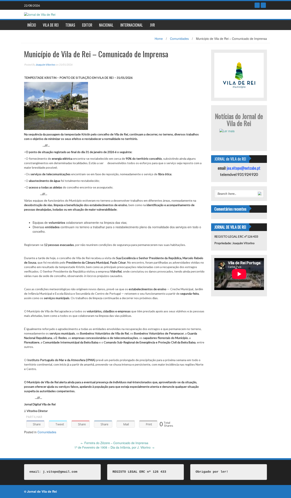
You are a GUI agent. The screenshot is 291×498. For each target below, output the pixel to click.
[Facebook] (257, 5)
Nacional (106, 25)
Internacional (131, 25)
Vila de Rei (51, 25)
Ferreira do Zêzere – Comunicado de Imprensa (114, 443)
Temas (70, 25)
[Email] (263, 5)
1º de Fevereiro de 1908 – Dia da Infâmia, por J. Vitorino (114, 447)
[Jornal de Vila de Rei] (39, 14)
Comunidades (179, 38)
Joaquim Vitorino (45, 64)
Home (159, 38)
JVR (152, 25)
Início (31, 25)
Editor (87, 25)
